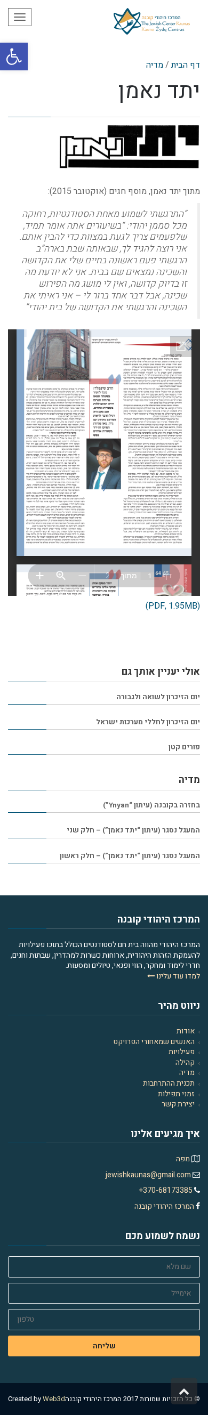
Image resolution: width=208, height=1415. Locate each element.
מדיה (187, 1072)
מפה (183, 1159)
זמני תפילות (176, 1093)
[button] (14, 56)
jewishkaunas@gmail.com (149, 1174)
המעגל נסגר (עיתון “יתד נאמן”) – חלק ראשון (130, 856)
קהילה (185, 1062)
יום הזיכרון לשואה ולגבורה (158, 697)
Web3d (54, 1399)
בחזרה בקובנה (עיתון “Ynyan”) (151, 805)
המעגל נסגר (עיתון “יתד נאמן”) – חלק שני (133, 830)
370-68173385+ (166, 1190)
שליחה (104, 1346)
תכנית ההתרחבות (169, 1083)
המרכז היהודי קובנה (165, 1206)
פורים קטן (184, 747)
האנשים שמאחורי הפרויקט (154, 1041)
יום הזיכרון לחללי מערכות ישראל (148, 722)
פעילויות (182, 1051)
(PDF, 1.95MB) (173, 606)
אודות (186, 1031)
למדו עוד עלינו (177, 976)
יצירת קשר (178, 1104)
